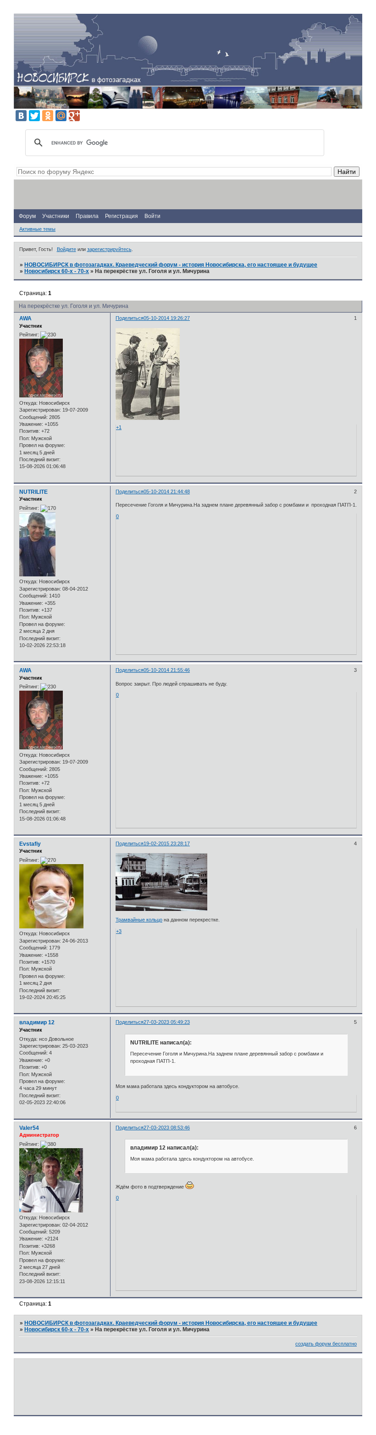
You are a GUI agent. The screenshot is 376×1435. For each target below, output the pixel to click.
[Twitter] (34, 115)
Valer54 (29, 1128)
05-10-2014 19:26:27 (167, 318)
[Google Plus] (74, 115)
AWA (25, 318)
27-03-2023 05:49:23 (167, 1022)
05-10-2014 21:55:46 (167, 670)
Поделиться (130, 318)
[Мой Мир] (60, 115)
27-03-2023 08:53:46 (167, 1127)
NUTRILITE (33, 492)
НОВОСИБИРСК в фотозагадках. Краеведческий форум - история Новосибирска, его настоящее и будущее (170, 265)
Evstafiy (30, 844)
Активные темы (37, 229)
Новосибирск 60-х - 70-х (56, 271)
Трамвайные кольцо (139, 919)
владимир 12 (37, 1022)
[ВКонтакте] (21, 115)
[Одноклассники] (47, 115)
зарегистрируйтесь (109, 249)
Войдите (66, 249)
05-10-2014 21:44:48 (167, 491)
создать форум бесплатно (326, 1343)
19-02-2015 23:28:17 (167, 843)
